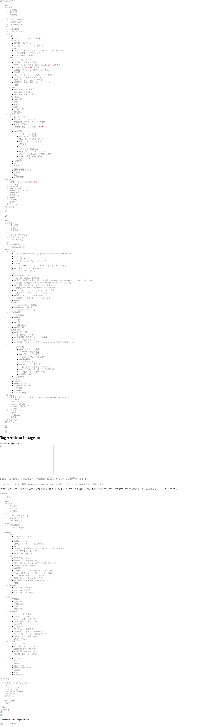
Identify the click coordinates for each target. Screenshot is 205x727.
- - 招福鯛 (18, 388)
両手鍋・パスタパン (22, 43)
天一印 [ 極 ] (20, 117)
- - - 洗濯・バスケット (28, 374)
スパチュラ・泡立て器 (28, 149)
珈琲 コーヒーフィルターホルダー (29, 80)
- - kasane (17, 390)
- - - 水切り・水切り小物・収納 (32, 372)
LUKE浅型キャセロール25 (25, 651)
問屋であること (16, 22)
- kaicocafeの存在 (16, 240)
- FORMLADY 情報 (17, 247)
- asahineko (13, 303)
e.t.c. (11, 129)
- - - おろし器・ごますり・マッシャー (35, 367)
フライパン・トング (22, 60)
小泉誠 (101, 484)
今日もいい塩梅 (90, 484)
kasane (16, 175)
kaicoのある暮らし (57, 484)
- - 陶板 (17, 317)
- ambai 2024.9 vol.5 (17, 404)
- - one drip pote (20, 383)
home (7, 5)
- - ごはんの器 (20, 325)
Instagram (40, 484)
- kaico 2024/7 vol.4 (17, 402)
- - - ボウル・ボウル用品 (29, 352)
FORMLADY (5, 484)
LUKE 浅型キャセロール (24, 124)
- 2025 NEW (14, 400)
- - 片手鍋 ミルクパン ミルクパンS (30, 261)
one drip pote (19, 168)
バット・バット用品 (27, 134)
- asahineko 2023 (15, 408)
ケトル (17, 41)
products (8, 34)
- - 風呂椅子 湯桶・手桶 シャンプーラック (33, 298)
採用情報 (13, 15)
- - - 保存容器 (24, 359)
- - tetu (16, 379)
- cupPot (12, 413)
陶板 (16, 102)
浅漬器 (19, 72)
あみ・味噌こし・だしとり (30, 141)
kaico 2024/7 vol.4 (16, 186)
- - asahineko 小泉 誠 (23, 307)
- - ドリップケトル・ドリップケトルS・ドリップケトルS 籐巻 (40, 266)
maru (16, 48)
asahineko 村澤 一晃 (23, 94)
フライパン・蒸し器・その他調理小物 (35, 154)
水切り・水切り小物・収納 (30, 156)
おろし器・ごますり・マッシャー (33, 151)
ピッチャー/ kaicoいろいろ (27, 38)
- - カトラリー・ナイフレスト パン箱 (30, 293)
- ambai (12, 273)
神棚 (16, 85)
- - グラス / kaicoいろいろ (24, 271)
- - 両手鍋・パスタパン (23, 259)
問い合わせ (9, 207)
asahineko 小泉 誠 (22, 92)
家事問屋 (18, 131)
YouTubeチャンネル (74, 484)
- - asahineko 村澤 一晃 (24, 310)
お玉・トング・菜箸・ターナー (32, 139)
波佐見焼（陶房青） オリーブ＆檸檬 (29, 122)
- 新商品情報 (14, 244)
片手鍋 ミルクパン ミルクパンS (29, 46)
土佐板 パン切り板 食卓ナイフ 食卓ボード (34, 70)
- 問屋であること (16, 237)
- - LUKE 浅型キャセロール (25, 340)
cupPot (16, 166)
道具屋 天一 (15, 114)
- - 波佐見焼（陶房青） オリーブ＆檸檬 (30, 337)
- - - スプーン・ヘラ (27, 362)
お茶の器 (18, 99)
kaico (11, 36)
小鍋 (16, 104)
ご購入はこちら (11, 204)
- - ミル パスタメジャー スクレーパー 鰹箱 (34, 290)
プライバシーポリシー (9, 724)
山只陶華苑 (19, 177)
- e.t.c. (11, 345)
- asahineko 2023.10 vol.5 (19, 406)
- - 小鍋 (17, 320)
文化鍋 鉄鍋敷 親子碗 (27, 67)
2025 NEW (13, 184)
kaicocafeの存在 (15, 24)
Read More (4, 493)
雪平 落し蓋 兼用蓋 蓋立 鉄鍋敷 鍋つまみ (37, 65)
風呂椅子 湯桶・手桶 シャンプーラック (32, 82)
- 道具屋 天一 (15, 330)
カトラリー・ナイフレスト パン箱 (29, 77)
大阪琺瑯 (18, 161)
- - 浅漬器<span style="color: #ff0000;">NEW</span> (35, 288)
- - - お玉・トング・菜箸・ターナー (34, 354)
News (7, 27)
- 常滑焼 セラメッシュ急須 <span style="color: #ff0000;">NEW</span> (39, 397)
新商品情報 (14, 29)
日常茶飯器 (14, 97)
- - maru (17, 263)
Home (2, 443)
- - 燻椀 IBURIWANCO (23, 386)
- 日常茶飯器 (14, 312)
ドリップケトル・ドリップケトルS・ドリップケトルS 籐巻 (39, 50)
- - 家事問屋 (19, 347)
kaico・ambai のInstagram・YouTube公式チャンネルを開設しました (44, 478)
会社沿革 (13, 12)
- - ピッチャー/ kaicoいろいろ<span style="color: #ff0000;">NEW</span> (43, 254)
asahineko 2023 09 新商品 (24, 89)
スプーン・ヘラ (25, 146)
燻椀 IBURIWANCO (22, 170)
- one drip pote (14, 415)
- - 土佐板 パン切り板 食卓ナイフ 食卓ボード (35, 285)
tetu (15, 164)
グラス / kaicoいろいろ (23, 55)
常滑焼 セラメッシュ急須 (28, 127)
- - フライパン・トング (23, 275)
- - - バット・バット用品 (29, 349)
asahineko (13, 87)
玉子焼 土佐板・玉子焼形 (25, 62)
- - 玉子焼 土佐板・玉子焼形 (26, 278)
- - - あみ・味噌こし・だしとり (32, 357)
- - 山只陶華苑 (20, 393)
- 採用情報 (13, 230)
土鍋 (16, 107)
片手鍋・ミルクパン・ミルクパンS (29, 544)
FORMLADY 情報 (17, 31)
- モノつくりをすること (19, 235)
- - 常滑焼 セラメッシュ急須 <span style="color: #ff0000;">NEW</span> (44, 342)
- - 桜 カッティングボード (25, 335)
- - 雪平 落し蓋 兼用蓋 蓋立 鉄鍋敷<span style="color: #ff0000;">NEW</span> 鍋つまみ (53, 280)
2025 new (8, 685)
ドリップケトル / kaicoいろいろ (27, 53)
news (7, 523)
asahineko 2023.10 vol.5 (18, 191)
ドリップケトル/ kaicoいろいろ (27, 551)
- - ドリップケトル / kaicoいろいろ (28, 268)
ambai (11, 58)
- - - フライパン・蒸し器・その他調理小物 (36, 369)
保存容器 (23, 144)
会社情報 (8, 7)
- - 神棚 (17, 300)
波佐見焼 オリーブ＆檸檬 (25, 649)
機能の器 (18, 112)
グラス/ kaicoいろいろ (23, 553)
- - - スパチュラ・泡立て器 (30, 364)
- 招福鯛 (12, 417)
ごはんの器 (19, 109)
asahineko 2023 (15, 193)
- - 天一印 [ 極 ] (21, 332)
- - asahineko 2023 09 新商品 (25, 305)
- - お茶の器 (19, 315)
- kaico (12, 251)
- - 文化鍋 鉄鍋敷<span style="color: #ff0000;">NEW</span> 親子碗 (42, 283)
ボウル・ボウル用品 (27, 136)
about (7, 17)
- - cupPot (18, 381)
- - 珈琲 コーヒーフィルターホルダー (30, 295)
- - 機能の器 (19, 327)
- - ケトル (18, 256)
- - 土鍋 (17, 322)
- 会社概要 (13, 225)
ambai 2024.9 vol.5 (16, 188)
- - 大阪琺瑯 (19, 377)
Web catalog (9, 180)
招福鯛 (17, 173)
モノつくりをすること (18, 19)
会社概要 (13, 10)
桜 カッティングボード (24, 119)
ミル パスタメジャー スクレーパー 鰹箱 (33, 75)
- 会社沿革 (13, 228)
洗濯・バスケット (26, 159)
